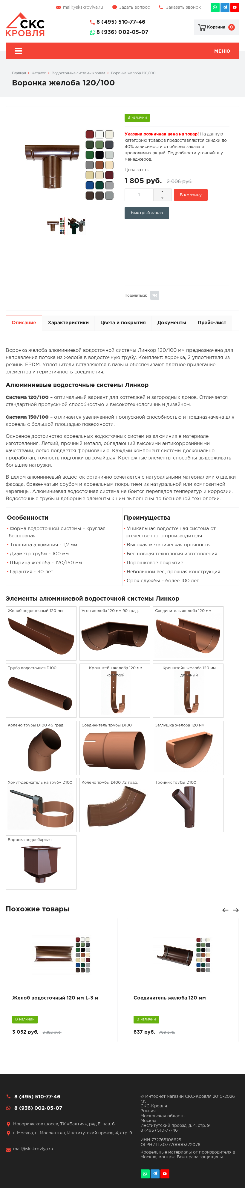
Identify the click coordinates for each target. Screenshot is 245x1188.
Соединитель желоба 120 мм (170, 998)
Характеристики (68, 323)
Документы (171, 323)
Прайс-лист (212, 323)
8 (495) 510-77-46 (121, 22)
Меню (222, 51)
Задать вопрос (134, 7)
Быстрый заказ (147, 213)
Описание (24, 323)
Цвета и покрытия (123, 323)
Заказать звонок (183, 7)
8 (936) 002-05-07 (122, 32)
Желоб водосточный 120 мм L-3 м (55, 998)
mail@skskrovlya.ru (83, 7)
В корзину (191, 195)
